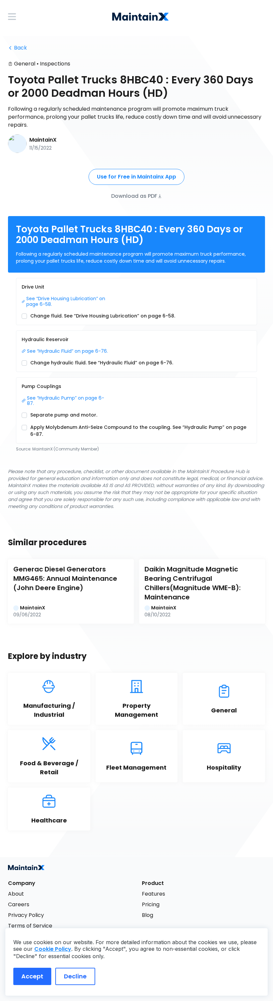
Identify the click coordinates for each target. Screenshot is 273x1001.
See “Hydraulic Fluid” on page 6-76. (67, 351)
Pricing (150, 904)
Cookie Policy (52, 949)
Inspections (55, 64)
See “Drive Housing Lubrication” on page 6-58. (66, 301)
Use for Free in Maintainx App (136, 177)
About (16, 894)
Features (153, 894)
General (24, 64)
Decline (75, 976)
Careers (18, 904)
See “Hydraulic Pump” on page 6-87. (65, 401)
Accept (32, 976)
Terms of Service (30, 926)
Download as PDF (134, 195)
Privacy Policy (26, 915)
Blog (147, 915)
